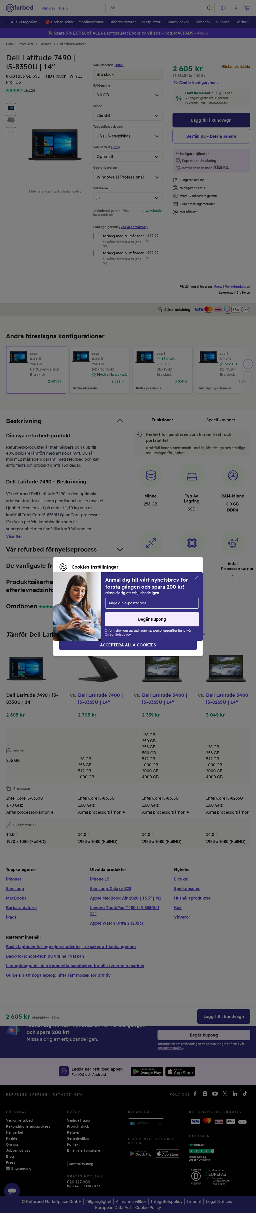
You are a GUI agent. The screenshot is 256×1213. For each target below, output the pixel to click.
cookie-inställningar (77, 604)
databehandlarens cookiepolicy (87, 609)
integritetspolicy (147, 604)
